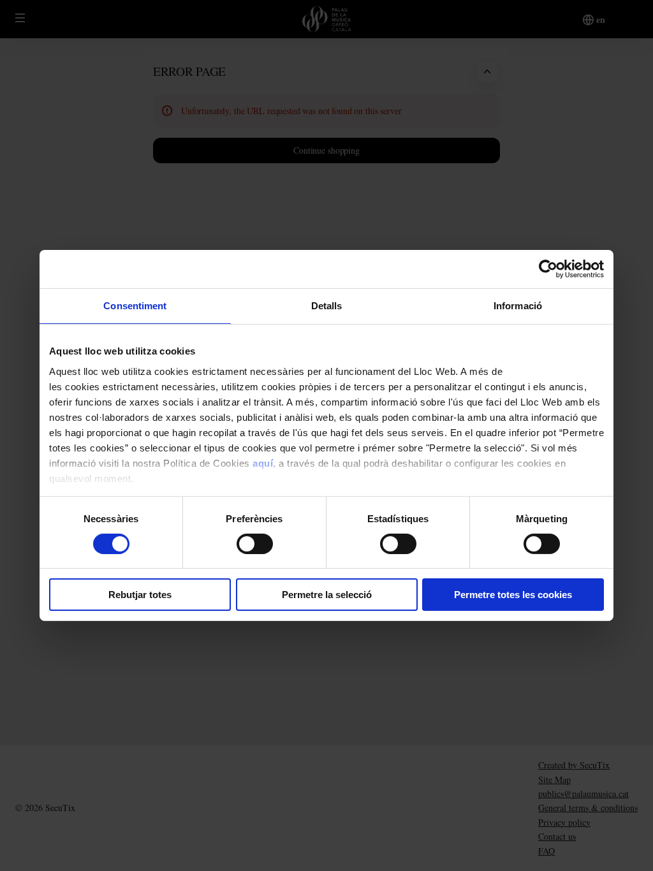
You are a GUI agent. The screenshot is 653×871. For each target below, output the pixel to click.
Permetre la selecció (327, 594)
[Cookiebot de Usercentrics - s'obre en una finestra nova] (548, 269)
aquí (263, 462)
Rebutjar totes (140, 594)
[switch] (255, 544)
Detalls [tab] (326, 305)
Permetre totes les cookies (513, 594)
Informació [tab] (518, 305)
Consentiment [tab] (134, 305)
